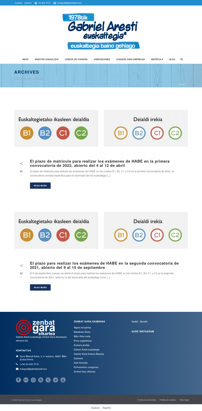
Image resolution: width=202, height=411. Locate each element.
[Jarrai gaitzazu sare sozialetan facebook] (18, 380)
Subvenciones (102, 59)
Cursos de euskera (76, 59)
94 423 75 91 (44, 2)
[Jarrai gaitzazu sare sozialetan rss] (40, 380)
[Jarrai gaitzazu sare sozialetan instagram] (33, 380)
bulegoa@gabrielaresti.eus (70, 2)
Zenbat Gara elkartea (84, 371)
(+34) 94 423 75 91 (29, 364)
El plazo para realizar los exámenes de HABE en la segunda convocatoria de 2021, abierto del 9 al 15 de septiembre (104, 265)
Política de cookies (168, 400)
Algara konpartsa (82, 327)
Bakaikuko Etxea (82, 331)
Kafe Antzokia (81, 362)
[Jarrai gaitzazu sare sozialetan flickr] (25, 380)
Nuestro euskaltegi (47, 59)
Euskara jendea (81, 345)
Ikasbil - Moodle (139, 321)
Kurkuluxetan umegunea (86, 367)
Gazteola (78, 358)
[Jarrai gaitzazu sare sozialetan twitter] (48, 380)
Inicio (25, 59)
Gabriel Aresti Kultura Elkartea (89, 353)
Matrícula (157, 59)
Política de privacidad (146, 400)
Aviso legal (184, 400)
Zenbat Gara (48, 336)
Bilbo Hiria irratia (82, 336)
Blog (172, 59)
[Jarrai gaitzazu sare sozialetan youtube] (62, 380)
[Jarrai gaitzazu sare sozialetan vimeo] (55, 380)
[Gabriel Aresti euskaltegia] (101, 30)
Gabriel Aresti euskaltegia (86, 349)
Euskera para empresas (130, 59)
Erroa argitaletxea (83, 340)
